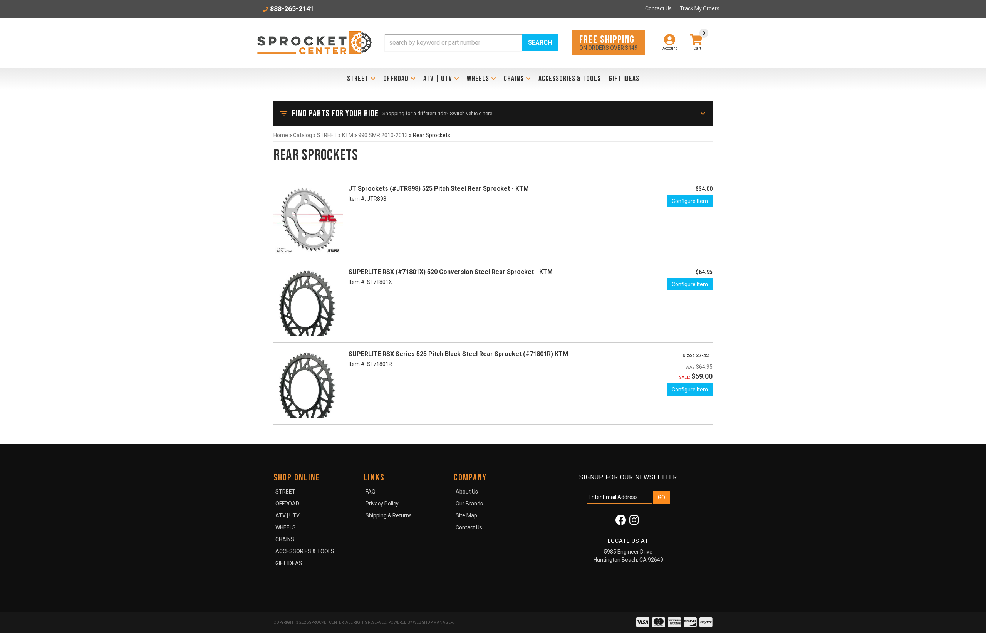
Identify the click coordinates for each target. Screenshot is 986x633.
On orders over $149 (608, 42)
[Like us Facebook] (620, 522)
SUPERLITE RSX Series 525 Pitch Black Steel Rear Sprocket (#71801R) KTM (458, 354)
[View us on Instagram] (634, 522)
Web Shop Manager (433, 622)
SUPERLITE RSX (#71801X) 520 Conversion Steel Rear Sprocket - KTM (451, 271)
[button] (471, 42)
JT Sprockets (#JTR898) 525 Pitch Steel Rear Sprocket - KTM (439, 188)
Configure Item (690, 201)
